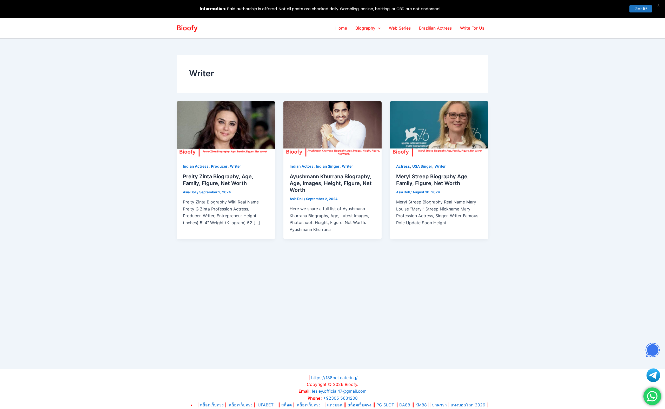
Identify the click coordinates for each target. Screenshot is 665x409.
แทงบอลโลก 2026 (468, 404)
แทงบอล (334, 404)
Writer (235, 166)
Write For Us (472, 28)
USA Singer (422, 166)
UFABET (266, 404)
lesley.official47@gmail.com (339, 391)
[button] (378, 28)
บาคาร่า (439, 404)
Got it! (641, 8)
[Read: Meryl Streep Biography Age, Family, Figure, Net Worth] (439, 128)
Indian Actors (302, 166)
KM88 (421, 404)
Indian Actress (196, 166)
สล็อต (287, 404)
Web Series (400, 28)
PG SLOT (385, 404)
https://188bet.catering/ (334, 377)
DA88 (404, 404)
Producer (219, 166)
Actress (403, 166)
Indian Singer (328, 166)
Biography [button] (365, 28)
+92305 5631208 (340, 398)
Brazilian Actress (435, 28)
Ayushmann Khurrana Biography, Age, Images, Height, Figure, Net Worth (331, 183)
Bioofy (187, 28)
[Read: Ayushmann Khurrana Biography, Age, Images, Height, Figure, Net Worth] (332, 128)
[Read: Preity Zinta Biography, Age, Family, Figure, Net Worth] (226, 128)
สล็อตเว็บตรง (240, 404)
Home (341, 28)
